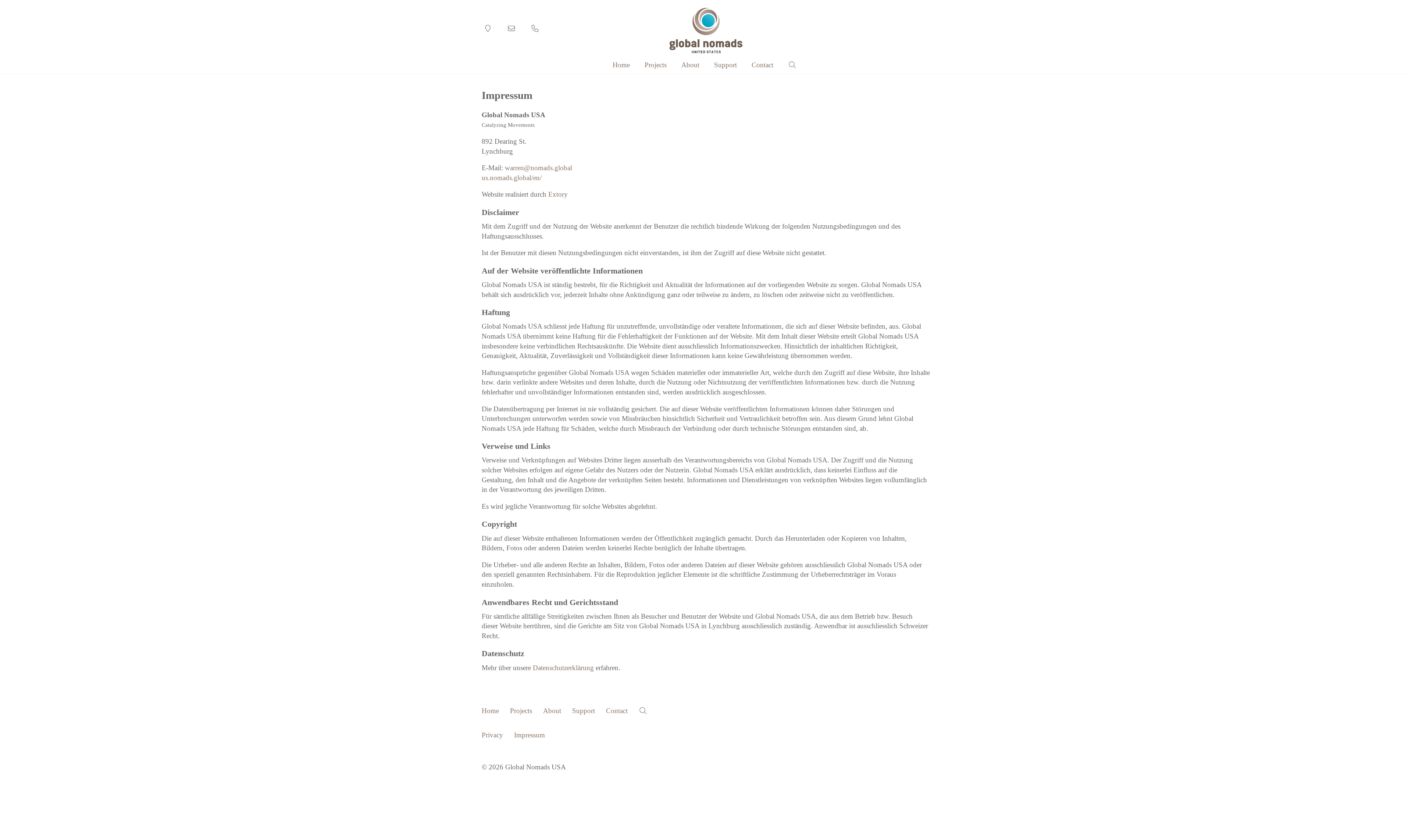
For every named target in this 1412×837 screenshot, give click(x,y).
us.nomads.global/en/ (512, 178)
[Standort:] (488, 29)
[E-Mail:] (511, 29)
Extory (558, 194)
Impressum (529, 735)
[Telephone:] (535, 29)
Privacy (492, 735)
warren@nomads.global (538, 168)
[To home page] (706, 30)
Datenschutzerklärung (563, 668)
